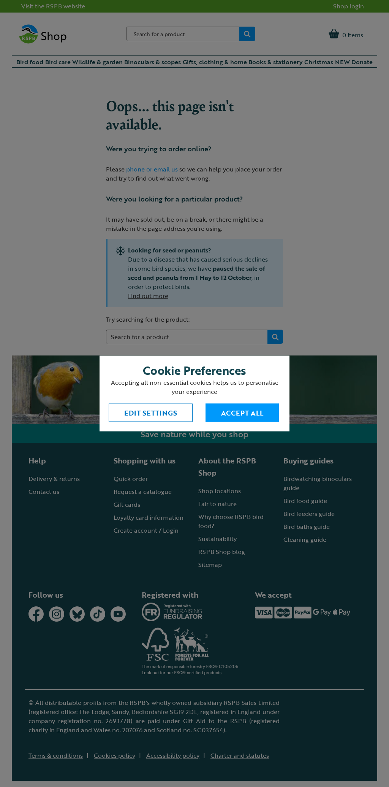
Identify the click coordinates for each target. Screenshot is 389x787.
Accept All (242, 413)
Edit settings (150, 413)
